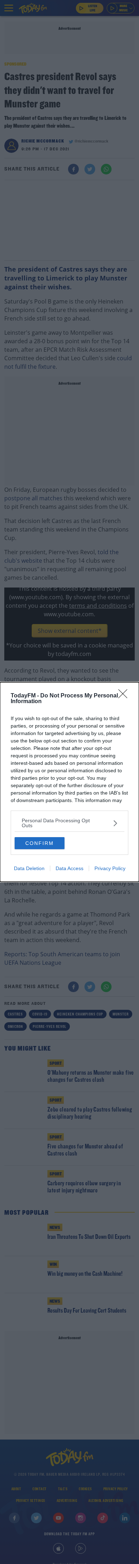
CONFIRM (39, 843)
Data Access (69, 868)
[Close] (125, 696)
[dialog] (69, 782)
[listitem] (69, 823)
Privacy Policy (109, 868)
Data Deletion (29, 868)
